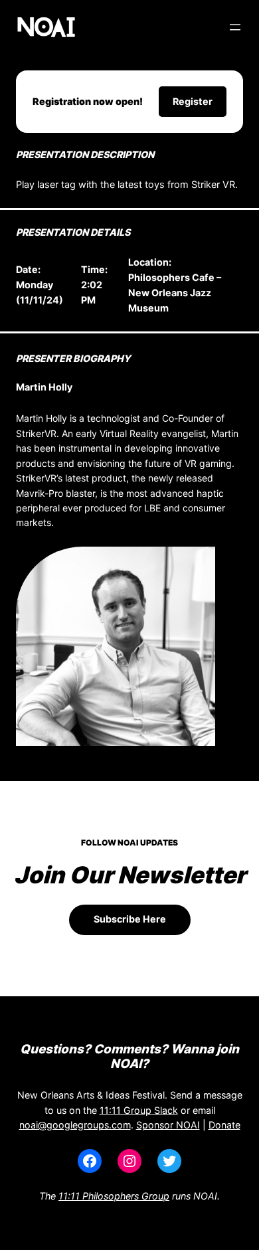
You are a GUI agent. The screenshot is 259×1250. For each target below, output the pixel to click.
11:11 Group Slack (139, 1110)
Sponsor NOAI (168, 1124)
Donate (224, 1124)
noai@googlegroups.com (75, 1124)
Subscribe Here (130, 919)
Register (193, 101)
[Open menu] (235, 27)
